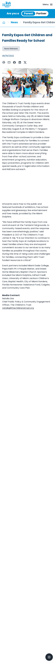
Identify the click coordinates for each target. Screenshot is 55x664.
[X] (25, 62)
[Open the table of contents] (49, 657)
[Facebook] (14, 62)
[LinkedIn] (19, 62)
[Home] (3, 22)
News (14, 22)
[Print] (3, 62)
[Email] (9, 62)
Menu (46, 4)
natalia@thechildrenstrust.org (18, 308)
